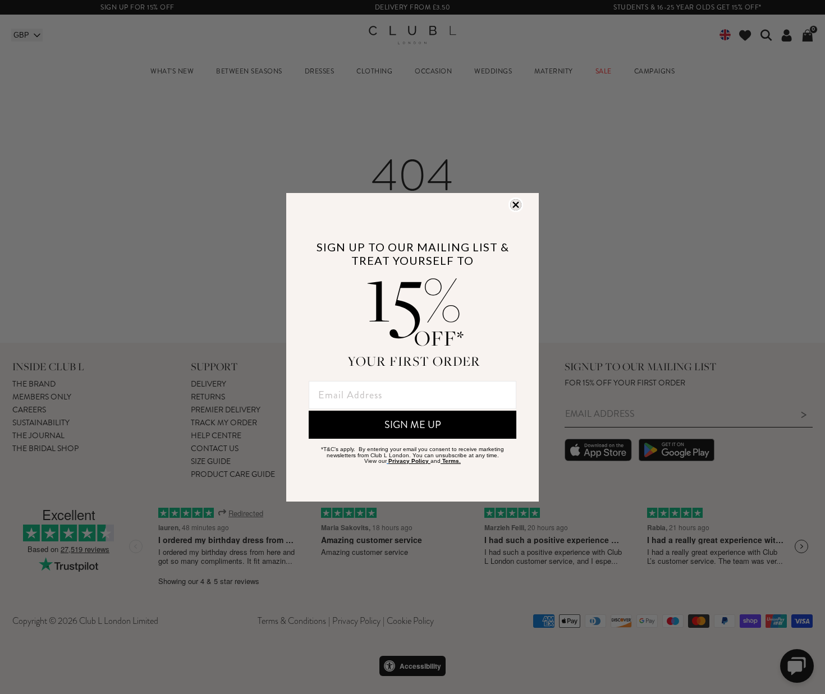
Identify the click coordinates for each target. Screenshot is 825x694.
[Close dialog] (516, 205)
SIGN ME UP (412, 424)
